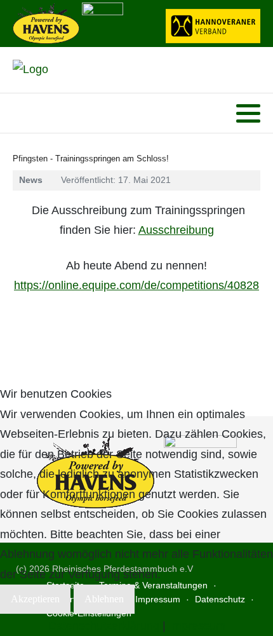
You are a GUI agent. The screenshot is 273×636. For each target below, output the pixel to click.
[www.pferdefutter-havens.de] (46, 22)
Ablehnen (104, 598)
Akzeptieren (35, 598)
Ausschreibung (176, 230)
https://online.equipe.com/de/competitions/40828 (136, 285)
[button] (248, 113)
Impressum (197, 625)
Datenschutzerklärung (103, 625)
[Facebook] (21, 113)
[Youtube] (38, 113)
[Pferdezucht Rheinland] (30, 70)
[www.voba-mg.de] (102, 22)
